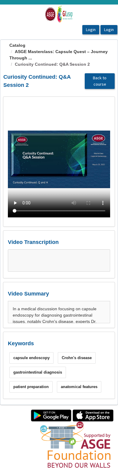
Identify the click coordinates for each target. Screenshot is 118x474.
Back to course (100, 81)
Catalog (17, 45)
